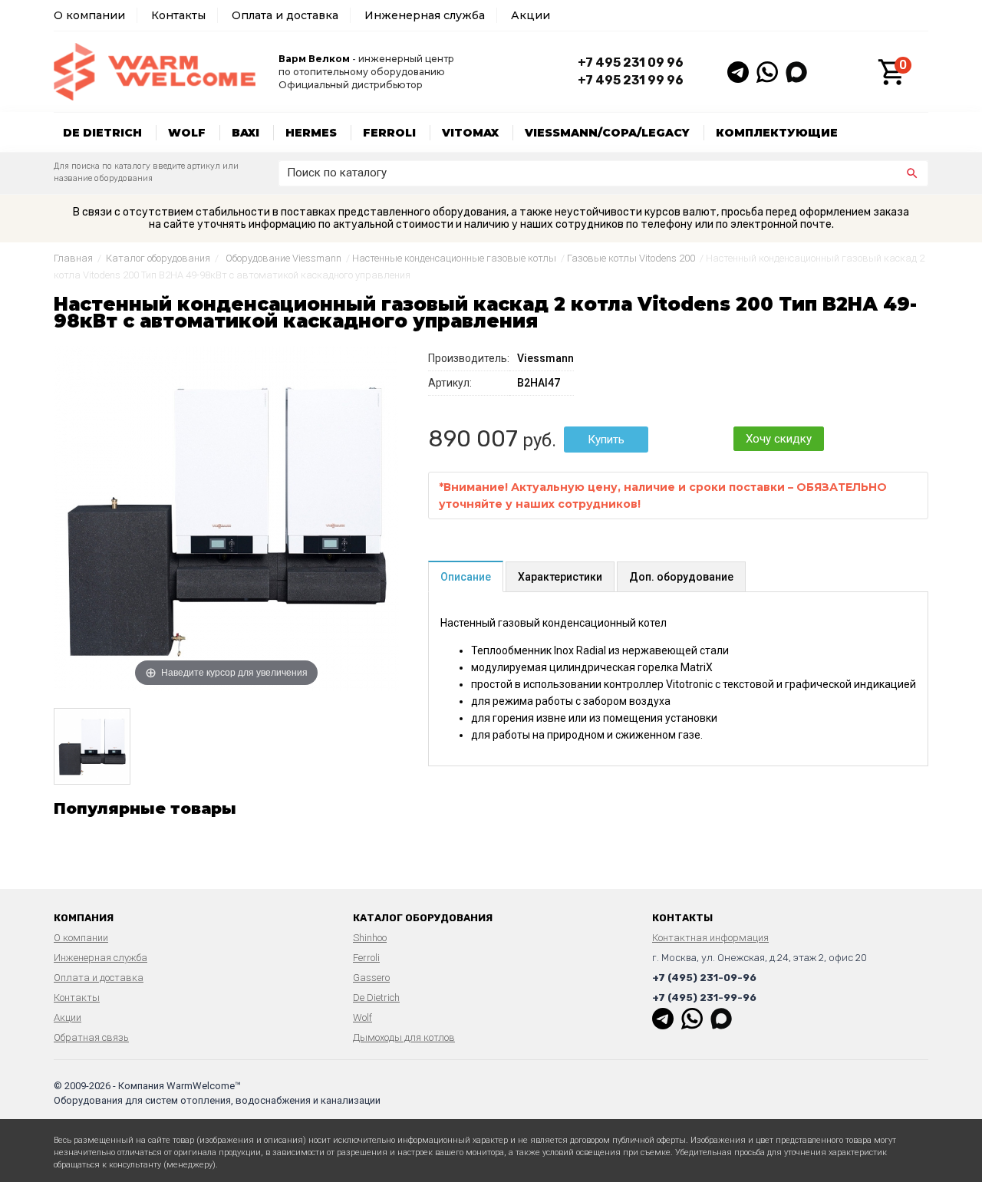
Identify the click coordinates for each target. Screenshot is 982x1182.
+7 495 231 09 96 (631, 62)
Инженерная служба (424, 15)
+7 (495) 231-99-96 (704, 997)
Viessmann (545, 358)
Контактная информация (710, 937)
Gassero (371, 977)
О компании (89, 15)
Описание (465, 577)
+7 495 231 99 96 (631, 80)
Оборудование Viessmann (283, 258)
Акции (530, 15)
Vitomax (470, 133)
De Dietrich (102, 133)
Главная (73, 258)
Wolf (187, 133)
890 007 (473, 439)
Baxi (245, 133)
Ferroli (389, 133)
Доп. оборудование (681, 577)
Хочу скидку (779, 439)
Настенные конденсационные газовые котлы (454, 258)
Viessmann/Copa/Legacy (607, 133)
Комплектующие (777, 133)
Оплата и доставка (285, 15)
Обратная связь (91, 1037)
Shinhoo (370, 937)
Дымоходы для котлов (404, 1037)
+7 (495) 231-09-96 (704, 977)
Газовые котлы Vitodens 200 (631, 258)
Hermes (311, 133)
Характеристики (560, 577)
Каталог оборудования (158, 258)
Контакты (178, 15)
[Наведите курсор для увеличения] (226, 518)
